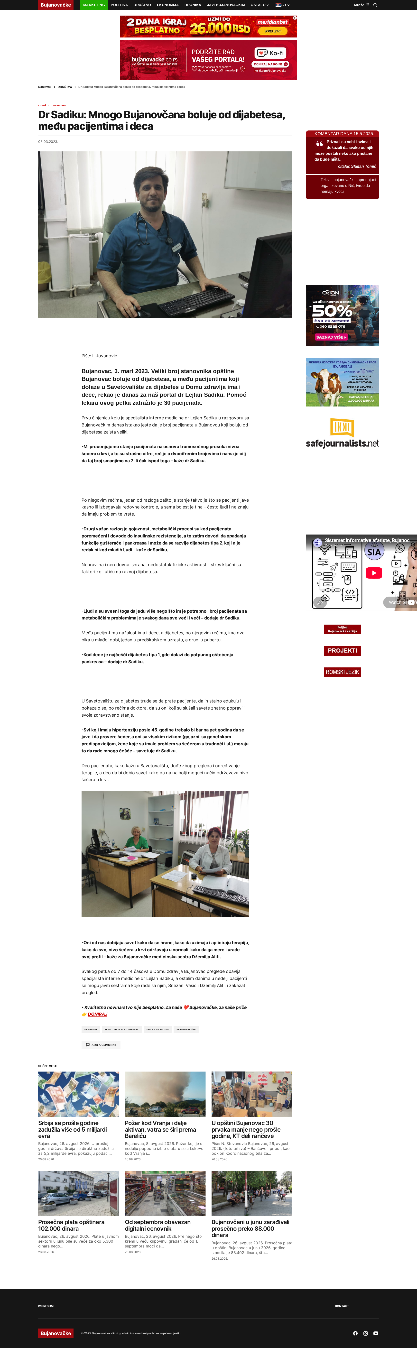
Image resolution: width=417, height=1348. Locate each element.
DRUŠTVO (65, 87)
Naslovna (44, 87)
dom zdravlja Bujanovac (122, 1029)
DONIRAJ (97, 1014)
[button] (375, 5)
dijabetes (91, 1029)
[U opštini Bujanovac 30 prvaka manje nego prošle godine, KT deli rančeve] (252, 1094)
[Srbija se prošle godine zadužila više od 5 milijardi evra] (78, 1094)
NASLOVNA (59, 105)
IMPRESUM (46, 1306)
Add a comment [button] (104, 1045)
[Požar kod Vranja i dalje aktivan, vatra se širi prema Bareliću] (165, 1094)
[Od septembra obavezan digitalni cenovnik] (165, 1193)
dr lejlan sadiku (158, 1029)
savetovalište (186, 1029)
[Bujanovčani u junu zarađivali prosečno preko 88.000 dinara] (252, 1193)
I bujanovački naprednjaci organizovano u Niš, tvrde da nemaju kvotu (348, 186)
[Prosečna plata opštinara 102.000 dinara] (78, 1193)
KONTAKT (342, 1306)
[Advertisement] (165, 335)
